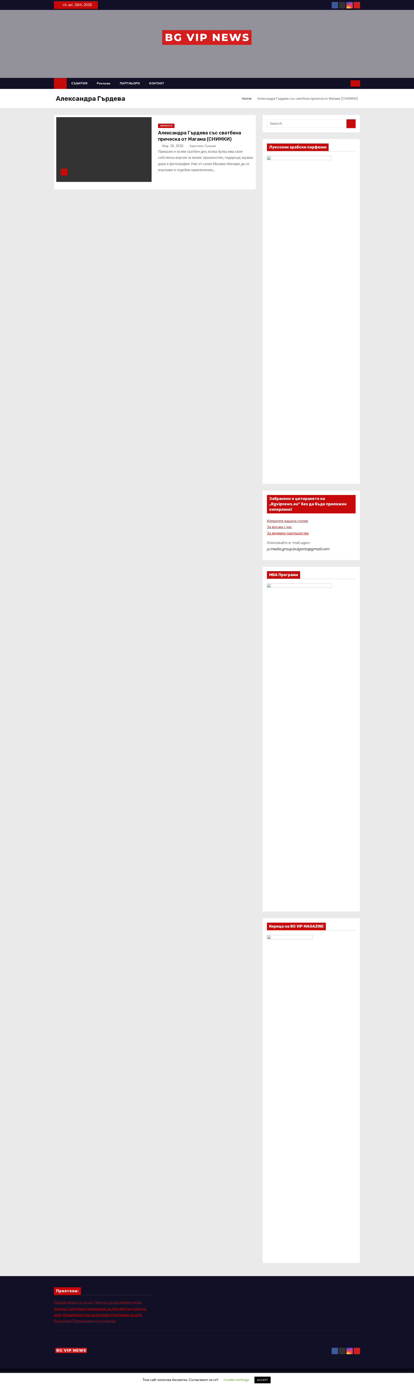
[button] (347, 83)
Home (247, 98)
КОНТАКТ (156, 83)
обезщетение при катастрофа (86, 1314)
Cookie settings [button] (236, 1380)
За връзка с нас (279, 527)
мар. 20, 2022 (173, 146)
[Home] (60, 83)
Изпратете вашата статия (288, 521)
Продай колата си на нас (74, 1302)
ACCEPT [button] (262, 1380)
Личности (166, 125)
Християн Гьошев (202, 146)
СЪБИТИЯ (79, 83)
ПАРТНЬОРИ (130, 83)
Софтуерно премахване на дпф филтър (99, 1308)
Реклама (103, 83)
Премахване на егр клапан (94, 1321)
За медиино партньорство (288, 533)
